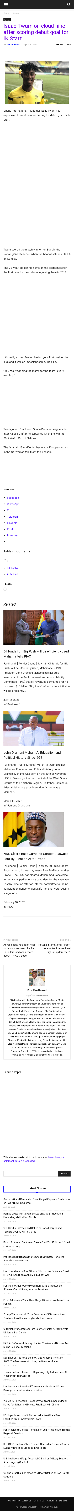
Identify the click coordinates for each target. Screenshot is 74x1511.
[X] (25, 52)
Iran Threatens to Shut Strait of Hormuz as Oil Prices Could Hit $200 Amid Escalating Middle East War (36, 1273)
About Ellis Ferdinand (57, 1500)
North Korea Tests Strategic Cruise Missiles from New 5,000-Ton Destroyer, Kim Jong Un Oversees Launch (33, 1359)
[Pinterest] (33, 52)
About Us (26, 1500)
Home (6, 12)
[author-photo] (37, 985)
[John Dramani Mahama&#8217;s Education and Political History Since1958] (37, 728)
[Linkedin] (49, 52)
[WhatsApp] (41, 52)
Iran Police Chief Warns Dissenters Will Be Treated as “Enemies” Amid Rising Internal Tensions (32, 1287)
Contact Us (39, 1500)
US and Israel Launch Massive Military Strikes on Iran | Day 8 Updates (36, 1475)
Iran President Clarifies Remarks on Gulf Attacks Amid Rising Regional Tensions (36, 1431)
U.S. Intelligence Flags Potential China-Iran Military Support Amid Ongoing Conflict (35, 1460)
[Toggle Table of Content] (6, 561)
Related (14, 574)
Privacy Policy (13, 1500)
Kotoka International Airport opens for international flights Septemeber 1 (55, 948)
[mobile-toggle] (5, 4)
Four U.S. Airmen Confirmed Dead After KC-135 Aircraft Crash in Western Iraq (37, 1244)
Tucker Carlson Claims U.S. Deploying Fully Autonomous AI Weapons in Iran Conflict (35, 1374)
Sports (16, 12)
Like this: (14, 568)
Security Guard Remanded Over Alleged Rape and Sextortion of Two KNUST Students (36, 1201)
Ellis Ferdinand (13, 44)
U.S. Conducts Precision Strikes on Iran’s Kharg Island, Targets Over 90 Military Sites (32, 1230)
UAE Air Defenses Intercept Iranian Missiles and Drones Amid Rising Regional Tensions (36, 1345)
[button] (69, 4)
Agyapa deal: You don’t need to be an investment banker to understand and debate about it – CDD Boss (19, 950)
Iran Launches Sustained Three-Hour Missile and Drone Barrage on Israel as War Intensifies (33, 1388)
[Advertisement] (37, 164)
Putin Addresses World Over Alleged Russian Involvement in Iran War (36, 1302)
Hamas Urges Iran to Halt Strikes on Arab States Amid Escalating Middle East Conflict (33, 1215)
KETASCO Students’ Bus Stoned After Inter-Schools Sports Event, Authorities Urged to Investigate (36, 1446)
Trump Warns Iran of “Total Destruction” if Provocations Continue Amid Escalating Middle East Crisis (34, 1316)
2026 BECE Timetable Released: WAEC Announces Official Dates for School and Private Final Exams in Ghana (35, 1403)
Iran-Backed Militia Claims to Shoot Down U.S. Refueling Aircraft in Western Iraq (33, 1258)
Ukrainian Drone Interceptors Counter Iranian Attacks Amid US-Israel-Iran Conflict (35, 1331)
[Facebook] (17, 52)
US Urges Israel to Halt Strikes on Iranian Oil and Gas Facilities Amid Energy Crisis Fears (31, 1417)
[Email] (57, 52)
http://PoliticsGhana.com (37, 995)
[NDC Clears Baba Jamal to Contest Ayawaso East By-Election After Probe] (37, 829)
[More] (65, 52)
